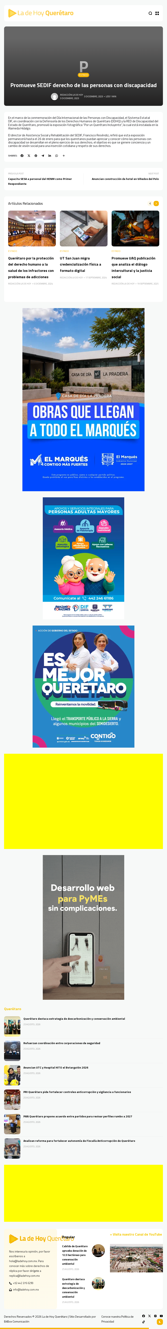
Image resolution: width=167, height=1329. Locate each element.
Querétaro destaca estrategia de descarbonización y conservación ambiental (74, 1018)
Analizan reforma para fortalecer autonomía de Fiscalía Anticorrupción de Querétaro (79, 1141)
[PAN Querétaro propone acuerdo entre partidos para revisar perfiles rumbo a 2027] (12, 1124)
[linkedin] (49, 155)
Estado (83, 75)
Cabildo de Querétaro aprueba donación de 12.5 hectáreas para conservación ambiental (75, 1255)
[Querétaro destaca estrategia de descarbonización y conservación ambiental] (12, 1026)
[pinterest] (35, 155)
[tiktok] (143, 1321)
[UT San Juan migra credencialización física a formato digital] (84, 228)
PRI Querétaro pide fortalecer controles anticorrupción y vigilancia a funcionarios (77, 1092)
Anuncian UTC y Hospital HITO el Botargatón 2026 (55, 1067)
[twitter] (28, 155)
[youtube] (161, 1316)
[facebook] (22, 155)
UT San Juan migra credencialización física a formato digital (80, 264)
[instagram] (155, 1316)
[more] (63, 155)
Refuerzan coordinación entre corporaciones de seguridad (61, 1043)
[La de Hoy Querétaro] (40, 13)
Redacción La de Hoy (71, 94)
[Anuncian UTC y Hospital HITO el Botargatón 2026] (12, 1075)
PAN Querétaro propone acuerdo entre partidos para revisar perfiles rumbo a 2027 (77, 1116)
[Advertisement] (83, 801)
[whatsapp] (56, 155)
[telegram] (42, 155)
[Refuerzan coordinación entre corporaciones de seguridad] (12, 1051)
